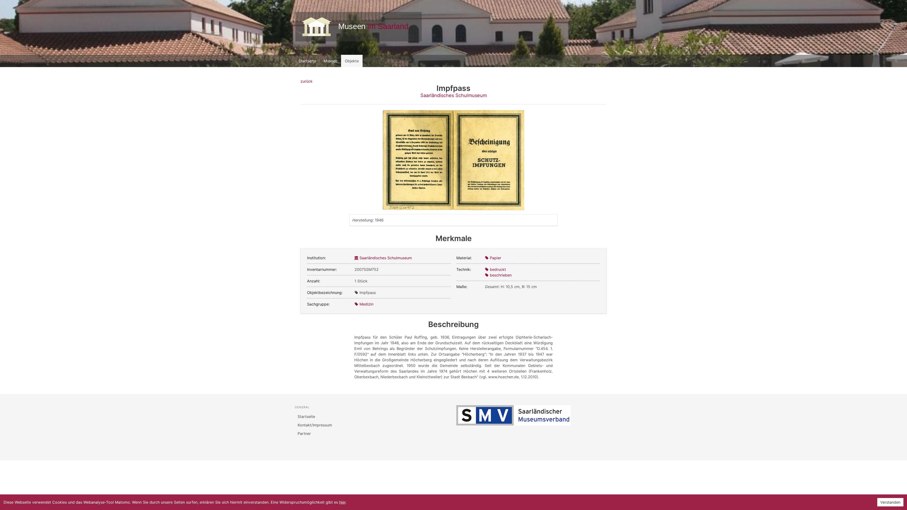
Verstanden (890, 502)
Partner (304, 433)
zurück (306, 81)
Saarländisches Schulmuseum (453, 95)
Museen (330, 61)
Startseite (307, 61)
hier (342, 502)
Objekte (352, 61)
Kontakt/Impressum (315, 425)
